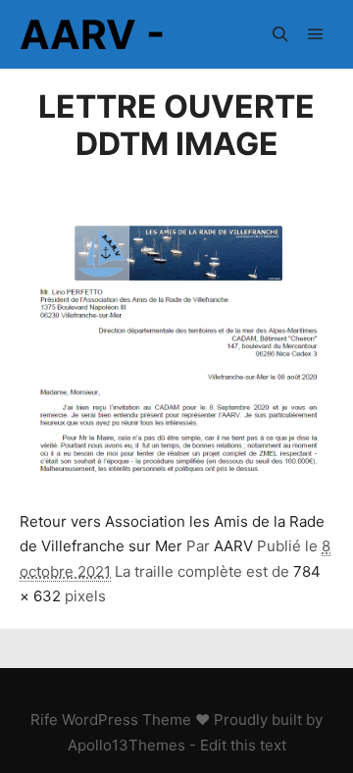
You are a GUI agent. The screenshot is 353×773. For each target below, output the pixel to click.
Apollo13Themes (126, 745)
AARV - (92, 34)
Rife (44, 719)
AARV (233, 546)
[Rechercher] (280, 34)
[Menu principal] (315, 34)
